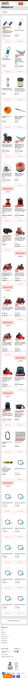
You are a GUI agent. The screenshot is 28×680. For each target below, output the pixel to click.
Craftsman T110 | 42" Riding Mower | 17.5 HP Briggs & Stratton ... (7, 274)
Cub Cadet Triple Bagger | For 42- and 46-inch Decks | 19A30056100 (19, 414)
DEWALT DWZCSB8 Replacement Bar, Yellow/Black (6, 470)
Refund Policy (4, 638)
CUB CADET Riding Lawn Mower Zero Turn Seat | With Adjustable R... (7, 414)
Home (2, 630)
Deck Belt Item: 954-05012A (6, 442)
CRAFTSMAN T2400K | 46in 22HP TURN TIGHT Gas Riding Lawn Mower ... (20, 309)
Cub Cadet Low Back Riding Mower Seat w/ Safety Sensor (20, 379)
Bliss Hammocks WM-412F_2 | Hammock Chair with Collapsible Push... (7, 175)
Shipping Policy (4, 642)
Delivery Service (18, 442)
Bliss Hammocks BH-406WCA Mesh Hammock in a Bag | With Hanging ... (19, 146)
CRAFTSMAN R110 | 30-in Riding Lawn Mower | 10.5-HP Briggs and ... (20, 239)
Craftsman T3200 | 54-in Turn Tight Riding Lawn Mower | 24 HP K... (7, 344)
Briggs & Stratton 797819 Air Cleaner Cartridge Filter (19, 174)
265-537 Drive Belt (19, 30)
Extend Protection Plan (20, 468)
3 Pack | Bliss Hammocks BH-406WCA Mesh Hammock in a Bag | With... (19, 61)
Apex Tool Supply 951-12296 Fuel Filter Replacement (20, 117)
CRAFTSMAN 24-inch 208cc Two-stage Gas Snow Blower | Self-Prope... (7, 210)
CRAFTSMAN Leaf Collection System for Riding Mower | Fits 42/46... (7, 239)
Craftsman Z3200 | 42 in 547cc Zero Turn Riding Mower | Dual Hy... (20, 343)
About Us (3, 632)
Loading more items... (14, 620)
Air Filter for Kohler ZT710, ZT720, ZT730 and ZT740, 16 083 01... (20, 89)
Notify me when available (7, 189)
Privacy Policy (4, 640)
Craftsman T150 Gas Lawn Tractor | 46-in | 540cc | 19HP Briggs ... (20, 274)
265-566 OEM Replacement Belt (6, 59)
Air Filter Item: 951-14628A (6, 117)
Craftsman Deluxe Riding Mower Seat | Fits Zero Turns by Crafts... (20, 210)
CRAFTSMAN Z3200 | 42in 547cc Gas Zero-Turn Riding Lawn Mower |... (7, 379)
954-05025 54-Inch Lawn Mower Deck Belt (7, 89)
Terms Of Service (5, 636)
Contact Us (3, 634)
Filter (5, 12)
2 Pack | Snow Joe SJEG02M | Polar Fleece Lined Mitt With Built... (7, 31)
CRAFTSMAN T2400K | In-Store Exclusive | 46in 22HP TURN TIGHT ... (7, 308)
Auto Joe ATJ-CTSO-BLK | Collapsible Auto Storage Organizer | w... (7, 145)
